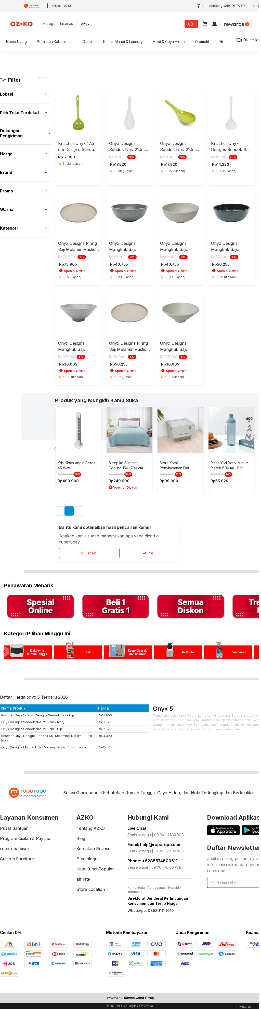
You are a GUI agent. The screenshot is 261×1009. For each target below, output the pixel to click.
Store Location (90, 889)
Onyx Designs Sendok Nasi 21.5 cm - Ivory (32, 722)
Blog (80, 838)
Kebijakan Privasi (92, 848)
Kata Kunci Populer (95, 868)
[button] (46, 94)
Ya (151, 553)
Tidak (91, 553)
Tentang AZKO (90, 828)
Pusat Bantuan (14, 828)
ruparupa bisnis (15, 848)
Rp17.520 (104, 722)
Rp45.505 (105, 747)
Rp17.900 (105, 715)
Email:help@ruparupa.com (154, 844)
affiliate (83, 879)
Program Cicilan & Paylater (26, 838)
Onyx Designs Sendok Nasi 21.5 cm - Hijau (32, 729)
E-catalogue (88, 858)
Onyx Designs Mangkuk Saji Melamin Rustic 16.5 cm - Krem (45, 747)
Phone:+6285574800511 (152, 860)
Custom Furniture (17, 858)
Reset (43, 78)
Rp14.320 (105, 736)
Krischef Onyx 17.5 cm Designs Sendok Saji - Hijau (38, 715)
